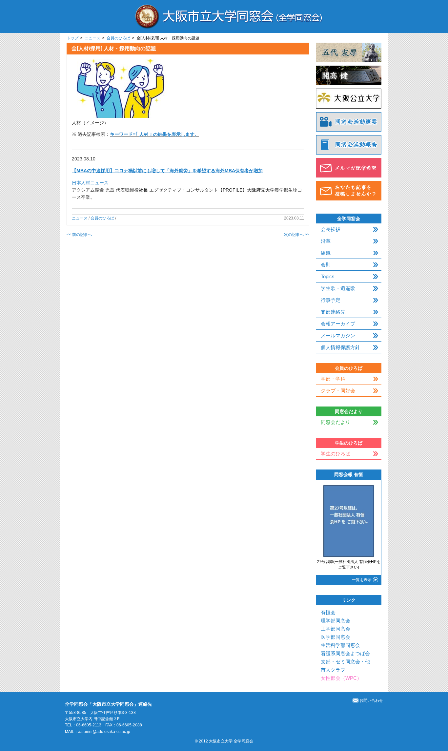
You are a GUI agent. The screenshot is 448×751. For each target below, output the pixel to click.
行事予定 (330, 300)
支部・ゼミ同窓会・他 (345, 661)
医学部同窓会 (335, 637)
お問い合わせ (371, 700)
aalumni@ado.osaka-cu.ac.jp (104, 731)
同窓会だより (335, 422)
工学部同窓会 (335, 629)
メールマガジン (338, 335)
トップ (72, 38)
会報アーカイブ (338, 323)
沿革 (326, 241)
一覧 (362, 579)
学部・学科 (333, 379)
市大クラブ (333, 670)
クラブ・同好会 (338, 390)
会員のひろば (118, 38)
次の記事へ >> (296, 234)
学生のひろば (335, 453)
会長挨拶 (330, 229)
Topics (328, 276)
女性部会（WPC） (341, 678)
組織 (326, 253)
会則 (326, 264)
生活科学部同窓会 (340, 645)
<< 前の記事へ (79, 234)
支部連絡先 (333, 312)
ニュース (92, 38)
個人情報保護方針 (340, 347)
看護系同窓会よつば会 (345, 653)
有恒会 (328, 612)
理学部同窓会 (335, 620)
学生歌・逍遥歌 (338, 288)
